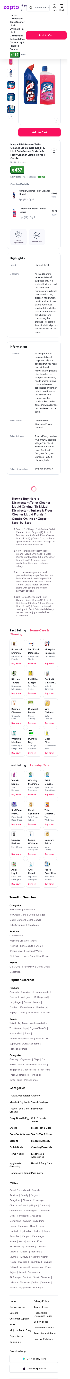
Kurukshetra (16, 1246)
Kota (39, 1241)
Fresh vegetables (19, 1074)
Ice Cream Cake (18, 914)
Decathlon (15, 971)
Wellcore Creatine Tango (23, 940)
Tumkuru (45, 1277)
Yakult (13, 1023)
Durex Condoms (30, 1043)
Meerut (24, 1251)
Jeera (22, 1012)
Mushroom (33, 1012)
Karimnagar (38, 1236)
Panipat (47, 1262)
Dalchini (14, 1007)
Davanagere (30, 1210)
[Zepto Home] (11, 7)
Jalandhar (15, 1236)
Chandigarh (39, 1200)
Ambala (36, 1190)
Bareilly (24, 1195)
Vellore (13, 1287)
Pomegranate (42, 992)
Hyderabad (26, 1231)
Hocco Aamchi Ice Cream (35, 956)
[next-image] (56, 120)
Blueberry (41, 1007)
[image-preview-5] (11, 109)
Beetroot (14, 997)
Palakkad (22, 1262)
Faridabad (22, 1215)
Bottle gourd (41, 997)
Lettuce (45, 1012)
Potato (27, 1002)
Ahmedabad (23, 1190)
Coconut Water (34, 951)
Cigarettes (25, 1059)
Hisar (33, 1226)
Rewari (22, 1272)
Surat (36, 1277)
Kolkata (31, 1241)
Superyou (15, 1043)
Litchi (38, 945)
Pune (48, 1267)
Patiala (13, 1267)
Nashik (44, 1256)
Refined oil (35, 1074)
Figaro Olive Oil (38, 1028)
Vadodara (25, 1282)
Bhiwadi (27, 1200)
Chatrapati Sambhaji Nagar (24, 1205)
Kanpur (26, 1236)
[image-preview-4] (11, 97)
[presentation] (11, 116)
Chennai (44, 1205)
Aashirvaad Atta (38, 1023)
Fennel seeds (27, 1007)
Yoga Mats (33, 925)
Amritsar (14, 1195)
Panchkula (35, 1262)
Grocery (14, 1059)
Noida (13, 1262)
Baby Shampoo (17, 925)
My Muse (23, 1023)
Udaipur (14, 1282)
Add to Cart (46, 35)
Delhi (12, 1215)
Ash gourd (26, 997)
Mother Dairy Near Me (21, 1038)
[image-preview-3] (11, 85)
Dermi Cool (43, 966)
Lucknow (29, 1246)
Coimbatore (16, 1210)
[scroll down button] (10, 116)
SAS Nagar (15, 1277)
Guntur (27, 1221)
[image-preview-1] (11, 61)
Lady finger (15, 1002)
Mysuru (24, 1256)
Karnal (13, 1241)
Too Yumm (15, 1028)
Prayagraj (24, 1267)
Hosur (41, 1226)
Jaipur (46, 1231)
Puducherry (37, 1267)
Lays (25, 1028)
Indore (37, 1231)
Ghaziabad (35, 1215)
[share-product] (54, 151)
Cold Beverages (37, 914)
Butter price (16, 1080)
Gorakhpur (15, 1221)
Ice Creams (15, 909)
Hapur (13, 1226)
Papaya (13, 1012)
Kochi (22, 1241)
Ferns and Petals (18, 1048)
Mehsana (35, 1251)
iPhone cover (16, 951)
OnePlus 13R (16, 935)
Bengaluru (15, 1200)
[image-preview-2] (11, 73)
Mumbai (14, 1256)
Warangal (38, 1287)
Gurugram (38, 1221)
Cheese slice (29, 1069)
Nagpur (35, 1256)
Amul (27, 1033)
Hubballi (14, 1231)
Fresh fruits (44, 1069)
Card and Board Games (29, 919)
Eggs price (15, 1069)
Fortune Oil (42, 1038)
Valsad (35, 1282)
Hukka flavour (17, 1064)
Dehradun (44, 1210)
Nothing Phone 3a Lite (21, 945)
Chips (37, 1059)
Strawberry (27, 992)
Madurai (14, 1251)
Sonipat (27, 1277)
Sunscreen (29, 909)
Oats (12, 919)
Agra (12, 1190)
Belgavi (34, 1195)
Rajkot (13, 1272)
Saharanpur (34, 1272)
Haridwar (23, 1226)
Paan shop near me (36, 1064)
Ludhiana (41, 1246)
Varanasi (45, 1282)
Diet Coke (15, 956)
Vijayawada (25, 1287)
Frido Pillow (28, 966)
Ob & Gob (15, 966)
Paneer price (31, 1080)
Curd (44, 1059)
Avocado (14, 992)
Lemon (36, 1002)
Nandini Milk (16, 1033)
